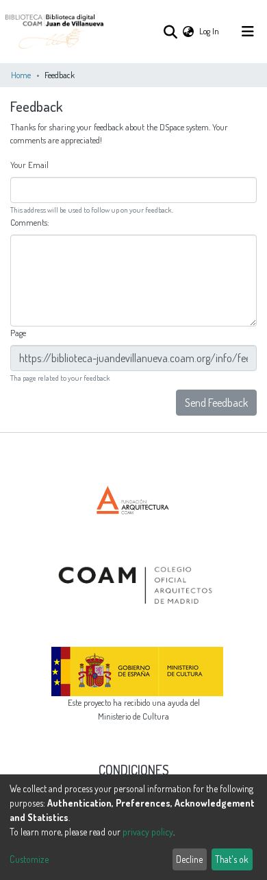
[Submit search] (170, 31)
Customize (29, 859)
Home (21, 74)
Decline (189, 859)
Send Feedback (216, 402)
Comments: (30, 222)
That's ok (232, 859)
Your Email (30, 164)
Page (19, 332)
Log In (209, 30)
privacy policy (148, 831)
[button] (188, 31)
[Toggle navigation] (248, 31)
